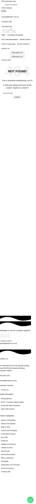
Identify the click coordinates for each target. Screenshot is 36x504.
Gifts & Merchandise (8, 409)
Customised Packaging (9, 430)
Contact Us (5, 390)
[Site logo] (8, 1)
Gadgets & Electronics (8, 444)
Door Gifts (4, 437)
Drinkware (4, 441)
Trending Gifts (5, 471)
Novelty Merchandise (8, 454)
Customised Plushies (8, 434)
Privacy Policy (12, 481)
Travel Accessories (7, 468)
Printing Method (6, 398)
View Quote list (17, 56)
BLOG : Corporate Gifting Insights (12, 402)
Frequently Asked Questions (10, 405)
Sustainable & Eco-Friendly (10, 465)
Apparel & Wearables (8, 420)
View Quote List (17, 52)
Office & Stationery (7, 458)
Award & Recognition (8, 423)
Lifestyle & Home (7, 447)
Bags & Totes (5, 427)
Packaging (4, 461)
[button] (30, 500)
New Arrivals (5, 451)
